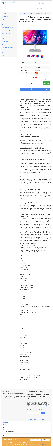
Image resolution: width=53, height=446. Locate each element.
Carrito (40, 8)
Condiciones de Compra (31, 419)
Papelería (4, 50)
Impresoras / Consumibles (7, 27)
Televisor (4, 24)
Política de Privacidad (39, 409)
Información (30, 93)
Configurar (33, 439)
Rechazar (39, 439)
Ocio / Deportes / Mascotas (7, 52)
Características (23, 93)
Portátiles (4, 19)
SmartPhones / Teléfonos (7, 22)
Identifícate (41, 3)
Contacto (29, 416)
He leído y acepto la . (36, 409)
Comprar (46, 83)
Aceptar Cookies (45, 439)
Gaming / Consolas (6, 33)
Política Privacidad (30, 418)
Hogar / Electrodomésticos (7, 47)
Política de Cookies (44, 444)
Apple (3, 55)
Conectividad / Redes (6, 30)
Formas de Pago (42, 419)
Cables (3, 36)
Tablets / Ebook (5, 41)
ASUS (36, 62)
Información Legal (43, 416)
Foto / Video (4, 44)
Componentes (5, 16)
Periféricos (4, 38)
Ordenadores (4, 13)
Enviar (42, 413)
